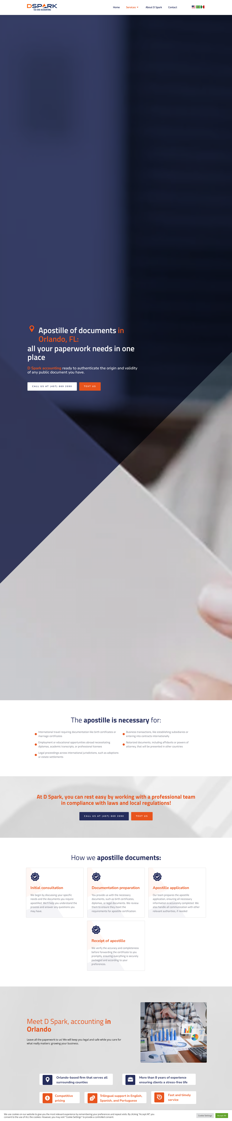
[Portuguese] (198, 7)
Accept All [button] (221, 1115)
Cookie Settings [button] (205, 1115)
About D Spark (154, 7)
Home (116, 7)
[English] (194, 7)
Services (131, 7)
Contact (172, 7)
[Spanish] (202, 7)
